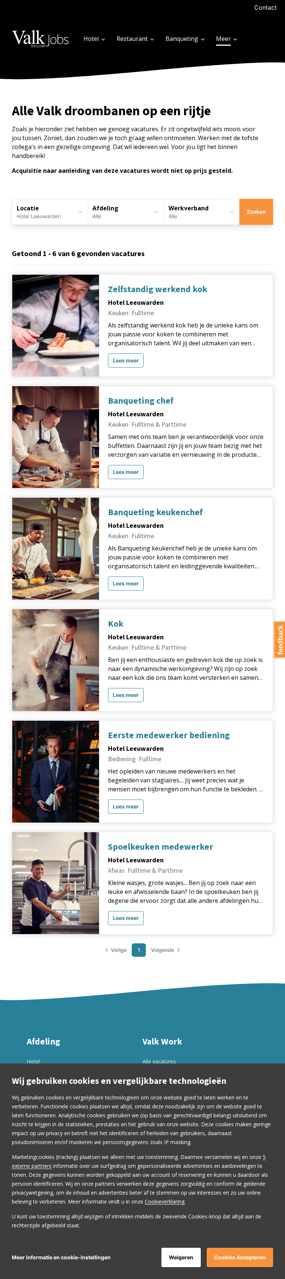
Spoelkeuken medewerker (160, 847)
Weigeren (181, 1257)
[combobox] (126, 212)
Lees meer (126, 360)
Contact (265, 7)
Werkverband (188, 208)
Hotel (33, 1061)
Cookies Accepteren (240, 1257)
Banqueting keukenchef (155, 513)
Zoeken (256, 212)
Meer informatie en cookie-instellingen (61, 1257)
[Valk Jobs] (40, 38)
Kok (116, 624)
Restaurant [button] (132, 39)
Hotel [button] (91, 39)
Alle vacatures (159, 1061)
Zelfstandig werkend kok (157, 289)
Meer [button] (223, 39)
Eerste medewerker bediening (169, 736)
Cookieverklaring (164, 1201)
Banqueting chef (140, 401)
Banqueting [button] (182, 39)
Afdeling (105, 208)
